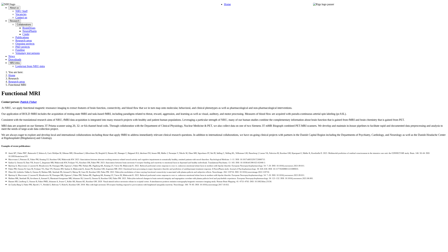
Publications (22, 37)
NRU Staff (21, 11)
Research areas (23, 40)
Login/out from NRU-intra (30, 66)
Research (14, 21)
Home (227, 4)
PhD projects (22, 46)
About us (14, 7)
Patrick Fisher (28, 101)
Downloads (14, 59)
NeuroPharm (29, 31)
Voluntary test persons (27, 53)
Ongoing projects (24, 43)
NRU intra (15, 63)
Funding (20, 49)
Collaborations (24, 24)
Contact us (21, 17)
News (11, 56)
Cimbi (25, 34)
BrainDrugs (28, 27)
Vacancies (20, 14)
